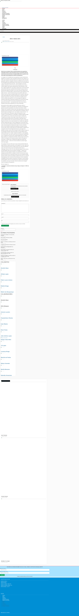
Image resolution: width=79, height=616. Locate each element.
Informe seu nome (3, 568)
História (3, 11)
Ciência (3, 8)
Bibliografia (4, 18)
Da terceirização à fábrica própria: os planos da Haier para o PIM (7, 253)
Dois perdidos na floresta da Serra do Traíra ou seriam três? (7, 250)
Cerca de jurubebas (4, 239)
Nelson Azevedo (5, 363)
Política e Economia (6, 14)
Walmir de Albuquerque (7, 292)
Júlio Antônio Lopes (6, 336)
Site (1, 220)
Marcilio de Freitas (6, 357)
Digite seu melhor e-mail (4, 571)
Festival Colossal (4, 496)
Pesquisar (77, 29)
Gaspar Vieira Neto (6, 339)
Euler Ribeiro (4, 324)
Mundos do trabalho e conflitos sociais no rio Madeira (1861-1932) (8, 256)
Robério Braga (5, 286)
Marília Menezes (5, 369)
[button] (39, 19)
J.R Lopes (3, 345)
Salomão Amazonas (6, 375)
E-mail (2, 217)
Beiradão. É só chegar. (5, 561)
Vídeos (3, 16)
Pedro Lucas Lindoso (6, 280)
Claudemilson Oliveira (7, 318)
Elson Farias (4, 330)
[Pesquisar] (1, 231)
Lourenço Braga (5, 351)
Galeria (3, 15)
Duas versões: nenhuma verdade (6, 237)
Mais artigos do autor (14, 188)
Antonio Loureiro (5, 312)
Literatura (4, 12)
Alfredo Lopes (4, 274)
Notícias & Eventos (6, 13)
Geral (3, 9)
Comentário (3, 203)
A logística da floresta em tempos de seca (8, 244)
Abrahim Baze (4, 268)
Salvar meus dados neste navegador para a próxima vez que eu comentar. (13, 223)
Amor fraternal (4, 435)
